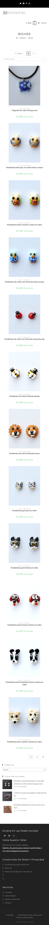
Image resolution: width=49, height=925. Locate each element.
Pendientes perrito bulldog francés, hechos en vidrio (24, 683)
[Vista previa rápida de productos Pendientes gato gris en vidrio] (45, 470)
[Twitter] (20, 3)
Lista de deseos (10, 896)
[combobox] (24, 769)
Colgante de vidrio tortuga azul (24, 110)
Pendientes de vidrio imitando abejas (24, 396)
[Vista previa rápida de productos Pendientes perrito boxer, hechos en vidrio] (45, 584)
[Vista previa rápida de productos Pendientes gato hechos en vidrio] (45, 527)
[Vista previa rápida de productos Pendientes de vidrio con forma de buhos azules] (45, 241)
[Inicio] (16, 38)
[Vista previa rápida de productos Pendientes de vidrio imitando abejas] (45, 355)
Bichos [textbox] (24, 770)
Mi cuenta (8, 892)
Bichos (21, 108)
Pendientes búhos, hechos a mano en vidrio (24, 225)
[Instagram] (29, 3)
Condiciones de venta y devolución (17, 864)
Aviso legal (9, 915)
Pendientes (26, 165)
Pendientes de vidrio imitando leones (24, 453)
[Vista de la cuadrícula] (28, 53)
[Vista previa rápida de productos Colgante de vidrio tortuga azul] (45, 70)
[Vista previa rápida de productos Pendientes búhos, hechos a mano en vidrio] (45, 184)
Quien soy (8, 868)
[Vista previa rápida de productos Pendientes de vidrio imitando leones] (45, 413)
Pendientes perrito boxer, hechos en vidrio (24, 625)
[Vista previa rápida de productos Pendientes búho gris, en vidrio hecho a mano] (45, 127)
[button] (45, 76)
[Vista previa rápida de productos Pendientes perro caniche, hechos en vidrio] (45, 701)
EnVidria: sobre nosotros (24, 917)
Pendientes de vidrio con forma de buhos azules (24, 282)
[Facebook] (23, 3)
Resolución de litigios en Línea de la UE (18, 872)
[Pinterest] (26, 3)
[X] (4, 835)
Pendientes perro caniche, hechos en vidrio (24, 742)
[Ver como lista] (34, 53)
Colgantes (27, 108)
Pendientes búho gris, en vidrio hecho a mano (24, 167)
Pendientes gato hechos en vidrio (24, 568)
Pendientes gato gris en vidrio (24, 511)
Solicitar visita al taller (12, 899)
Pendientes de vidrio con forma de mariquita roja (24, 339)
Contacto (8, 903)
